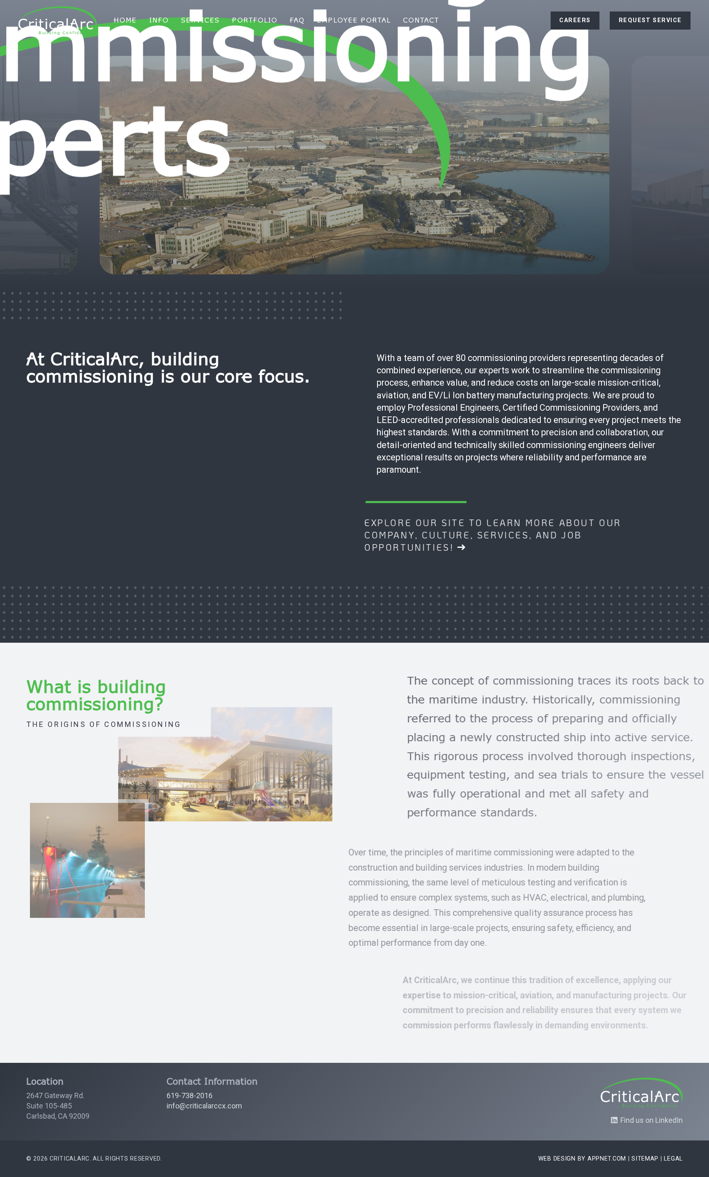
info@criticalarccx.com (204, 1105)
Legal (673, 1158)
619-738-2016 (190, 1095)
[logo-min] (57, 20)
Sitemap (645, 1158)
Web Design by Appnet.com (582, 1158)
